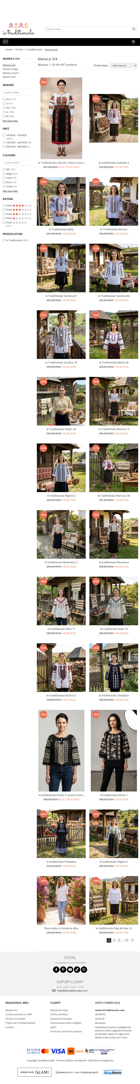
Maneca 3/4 (9, 65)
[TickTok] (77, 969)
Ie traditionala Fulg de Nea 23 (114, 928)
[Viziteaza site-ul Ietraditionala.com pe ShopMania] (112, 1072)
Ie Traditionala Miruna (113, 229)
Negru (9, 173)
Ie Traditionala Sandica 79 (61, 362)
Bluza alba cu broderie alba (61, 928)
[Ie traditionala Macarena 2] (61, 534)
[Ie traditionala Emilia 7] (113, 750)
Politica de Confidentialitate (20, 1022)
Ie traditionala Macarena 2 (61, 562)
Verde (9, 186)
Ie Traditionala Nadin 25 (61, 429)
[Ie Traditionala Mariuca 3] (113, 401)
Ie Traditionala (14, 240)
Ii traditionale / (35, 49)
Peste (9, 205)
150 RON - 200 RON (16, 142)
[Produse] (6, 42)
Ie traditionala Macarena (114, 562)
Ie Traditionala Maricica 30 (114, 495)
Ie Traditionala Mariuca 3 (113, 429)
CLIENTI (55, 1003)
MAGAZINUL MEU (17, 1003)
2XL (8, 99)
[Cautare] (134, 29)
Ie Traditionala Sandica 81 (61, 296)
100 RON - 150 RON (16, 135)
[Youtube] (70, 969)
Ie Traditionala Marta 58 (114, 362)
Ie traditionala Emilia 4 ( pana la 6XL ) (61, 795)
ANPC (53, 1027)
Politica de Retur (59, 1014)
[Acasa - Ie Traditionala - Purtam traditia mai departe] (21, 29)
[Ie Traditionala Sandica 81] (61, 268)
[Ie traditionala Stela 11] (61, 601)
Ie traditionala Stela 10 (114, 629)
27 (126, 940)
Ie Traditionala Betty (61, 229)
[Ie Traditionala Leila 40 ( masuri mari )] (61, 118)
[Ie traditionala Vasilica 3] (61, 667)
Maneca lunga (10, 69)
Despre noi (11, 1010)
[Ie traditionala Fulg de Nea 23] (113, 900)
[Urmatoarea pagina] (132, 940)
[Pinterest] (63, 969)
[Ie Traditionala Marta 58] (113, 334)
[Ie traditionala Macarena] (113, 534)
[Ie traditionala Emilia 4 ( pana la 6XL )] (61, 750)
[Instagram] (84, 969)
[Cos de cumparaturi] (133, 41)
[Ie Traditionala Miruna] (113, 201)
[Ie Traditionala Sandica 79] (61, 334)
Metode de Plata (59, 1010)
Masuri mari (9, 76)
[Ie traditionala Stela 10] (113, 601)
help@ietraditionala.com (72, 990)
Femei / (20, 49)
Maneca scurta (11, 73)
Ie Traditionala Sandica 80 (114, 296)
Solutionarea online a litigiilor (66, 1022)
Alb (7, 169)
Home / (10, 49)
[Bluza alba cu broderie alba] (61, 900)
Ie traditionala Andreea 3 (114, 162)
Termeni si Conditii (15, 1018)
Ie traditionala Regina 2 (61, 495)
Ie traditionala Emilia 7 (114, 795)
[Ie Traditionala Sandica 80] (113, 268)
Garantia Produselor (61, 1018)
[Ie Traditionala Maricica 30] (113, 467)
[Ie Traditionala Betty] (61, 201)
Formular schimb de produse (66, 1031)
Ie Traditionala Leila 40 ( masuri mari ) (61, 162)
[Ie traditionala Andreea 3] (113, 118)
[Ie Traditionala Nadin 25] (61, 401)
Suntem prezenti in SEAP (18, 1014)
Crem (9, 177)
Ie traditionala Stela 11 (61, 629)
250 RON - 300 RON (16, 146)
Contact (9, 1027)
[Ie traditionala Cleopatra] (113, 667)
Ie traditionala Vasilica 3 (61, 695)
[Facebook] (56, 969)
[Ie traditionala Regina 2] (61, 467)
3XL (8, 107)
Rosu (8, 182)
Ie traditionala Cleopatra (114, 695)
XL (7, 112)
